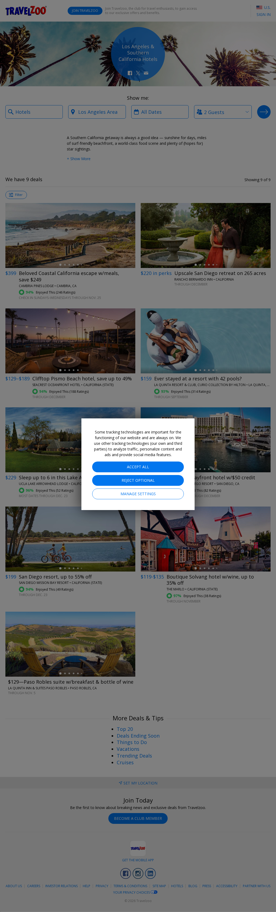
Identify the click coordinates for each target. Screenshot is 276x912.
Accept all (138, 466)
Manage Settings (138, 493)
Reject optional (138, 480)
